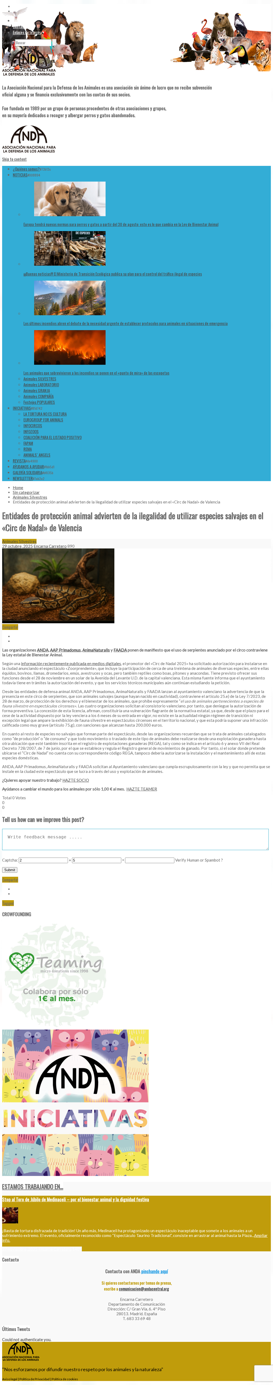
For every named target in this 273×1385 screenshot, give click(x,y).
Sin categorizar (26, 492)
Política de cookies (65, 1379)
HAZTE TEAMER (141, 788)
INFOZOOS (31, 431)
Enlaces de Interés (27, 32)
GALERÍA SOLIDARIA (27, 472)
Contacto (20, 26)
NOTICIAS (20, 175)
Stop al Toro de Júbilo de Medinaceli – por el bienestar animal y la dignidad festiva (75, 1199)
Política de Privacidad (34, 1379)
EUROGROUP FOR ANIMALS (43, 420)
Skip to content (14, 159)
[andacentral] (29, 76)
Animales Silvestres (30, 497)
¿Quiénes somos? (26, 169)
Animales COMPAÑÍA (38, 396)
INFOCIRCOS (32, 425)
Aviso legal (9, 1379)
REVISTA (19, 461)
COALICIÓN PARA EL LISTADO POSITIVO (52, 437)
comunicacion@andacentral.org (144, 1289)
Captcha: (10, 860)
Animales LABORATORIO (41, 384)
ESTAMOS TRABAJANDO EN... (32, 1186)
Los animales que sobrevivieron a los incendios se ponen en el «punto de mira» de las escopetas (96, 373)
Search (8, 42)
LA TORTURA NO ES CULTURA (45, 414)
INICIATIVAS (22, 408)
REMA (27, 449)
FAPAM (28, 443)
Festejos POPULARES (39, 402)
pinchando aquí (154, 1271)
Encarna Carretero (50, 546)
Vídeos (18, 20)
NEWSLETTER (23, 478)
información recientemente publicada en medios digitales (71, 663)
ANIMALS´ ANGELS (36, 455)
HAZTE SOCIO (75, 780)
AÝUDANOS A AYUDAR (28, 466)
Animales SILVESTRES (39, 379)
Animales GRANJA (36, 390)
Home (18, 487)
